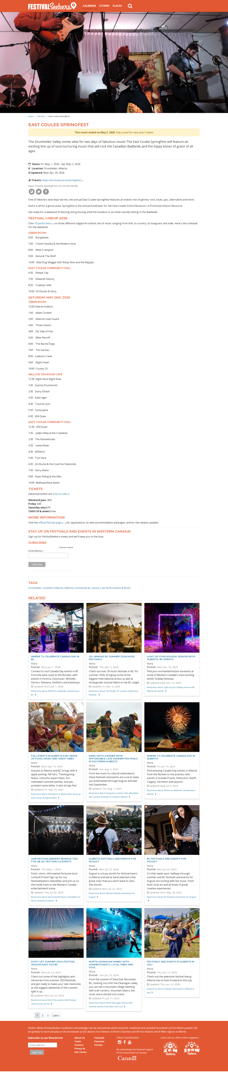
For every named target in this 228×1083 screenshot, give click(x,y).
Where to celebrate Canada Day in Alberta (171, 757)
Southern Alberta (53, 588)
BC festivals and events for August (166, 860)
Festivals (99, 1037)
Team (77, 1041)
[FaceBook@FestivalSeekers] (124, 1042)
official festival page (50, 522)
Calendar (89, 5)
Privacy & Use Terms (80, 1050)
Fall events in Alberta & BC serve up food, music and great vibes (54, 757)
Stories (104, 5)
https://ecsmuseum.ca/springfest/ (61, 180)
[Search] (130, 5)
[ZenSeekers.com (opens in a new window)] (171, 1048)
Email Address (36, 550)
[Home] (53, 6)
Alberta (68, 588)
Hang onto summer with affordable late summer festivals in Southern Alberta (113, 758)
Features (99, 1041)
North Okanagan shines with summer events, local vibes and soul (111, 964)
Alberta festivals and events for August (112, 860)
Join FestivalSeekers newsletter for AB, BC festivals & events (54, 860)
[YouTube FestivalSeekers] (129, 1042)
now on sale (60, 494)
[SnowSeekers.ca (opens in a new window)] (192, 1048)
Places (117, 5)
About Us (79, 1037)
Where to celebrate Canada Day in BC (55, 658)
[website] (32, 192)
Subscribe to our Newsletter (45, 1038)
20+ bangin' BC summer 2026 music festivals (112, 658)
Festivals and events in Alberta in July (170, 963)
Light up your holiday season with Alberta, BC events (171, 658)
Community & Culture (86, 588)
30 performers (43, 223)
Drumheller (35, 588)
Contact (79, 1044)
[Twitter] (39, 192)
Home (31, 116)
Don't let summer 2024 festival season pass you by (53, 963)
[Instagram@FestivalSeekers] (119, 1042)
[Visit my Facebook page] (46, 192)
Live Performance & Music (115, 588)
